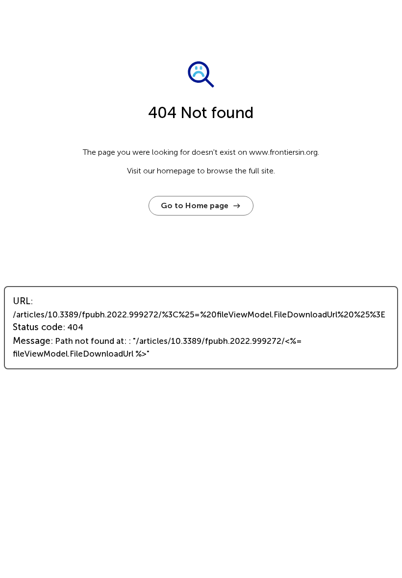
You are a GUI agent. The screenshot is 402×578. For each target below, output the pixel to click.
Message (31, 341)
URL (21, 301)
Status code (38, 327)
